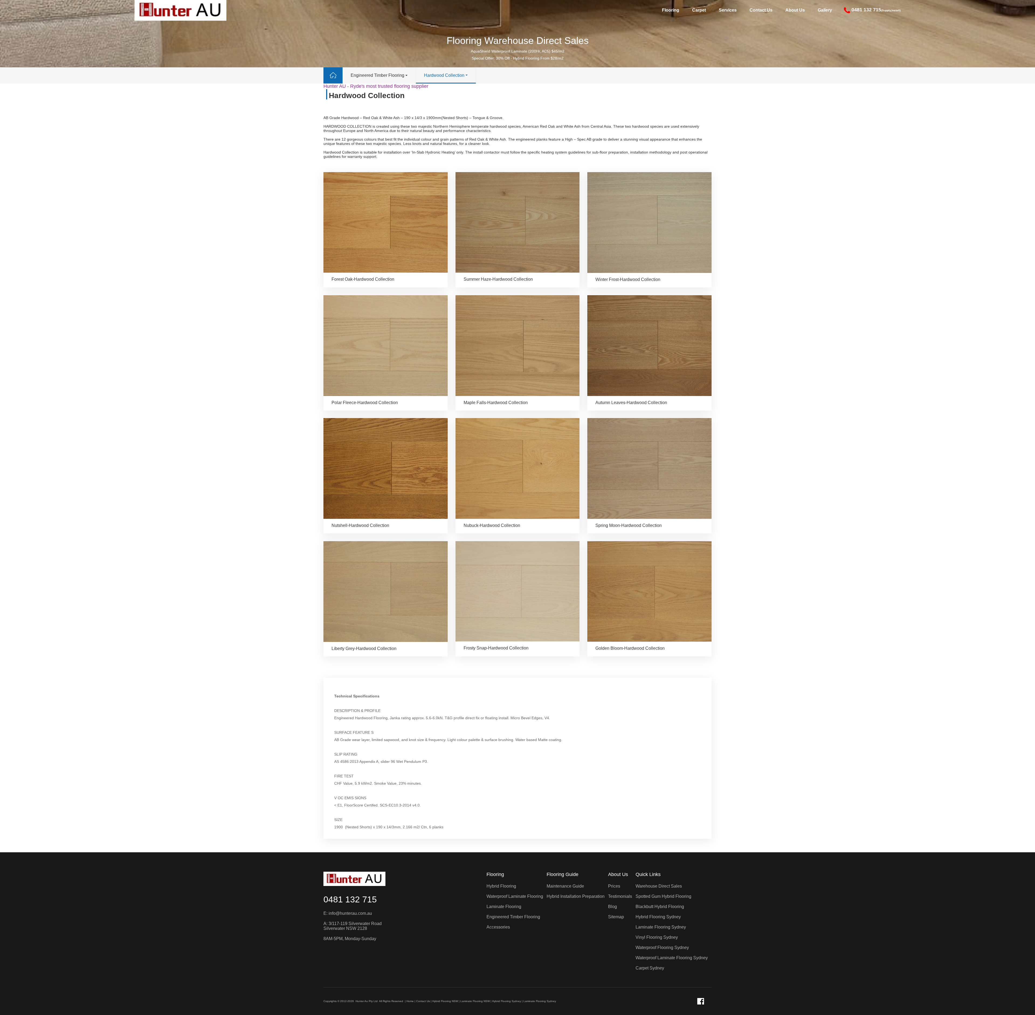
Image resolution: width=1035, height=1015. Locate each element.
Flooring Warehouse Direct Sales (518, 40)
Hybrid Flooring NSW (445, 1001)
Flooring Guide (562, 874)
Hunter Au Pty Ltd (367, 1001)
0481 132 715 (350, 899)
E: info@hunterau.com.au (347, 913)
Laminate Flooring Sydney (539, 1001)
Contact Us (761, 10)
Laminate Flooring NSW (475, 1001)
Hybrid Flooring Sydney (506, 1001)
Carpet (699, 10)
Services (728, 10)
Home (410, 1001)
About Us (795, 10)
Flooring (670, 10)
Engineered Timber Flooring (377, 75)
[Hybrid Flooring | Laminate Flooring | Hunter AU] (354, 879)
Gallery (825, 10)
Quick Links (648, 874)
